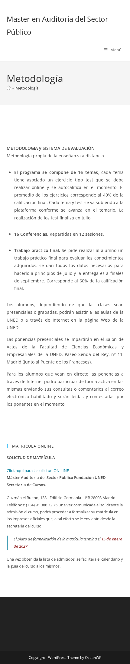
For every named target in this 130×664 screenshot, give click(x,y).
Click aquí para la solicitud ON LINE (38, 470)
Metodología (26, 88)
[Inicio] (9, 88)
